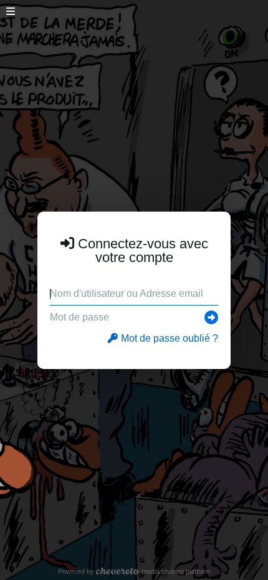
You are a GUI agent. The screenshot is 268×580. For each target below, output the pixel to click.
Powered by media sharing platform (134, 571)
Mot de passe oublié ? (169, 338)
